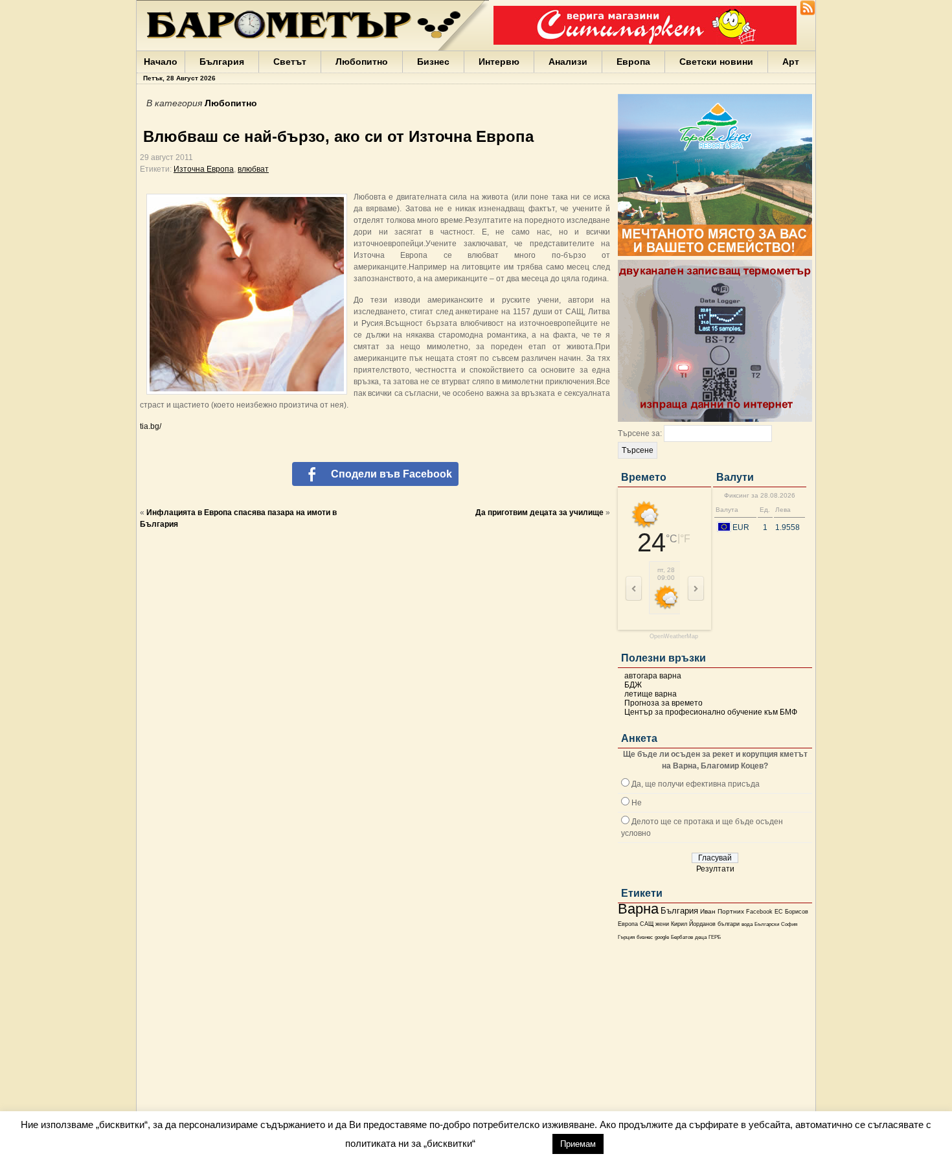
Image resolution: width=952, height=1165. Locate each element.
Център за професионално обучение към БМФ (710, 712)
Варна (638, 909)
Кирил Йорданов (693, 924)
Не (636, 802)
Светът (289, 61)
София (789, 924)
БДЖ (633, 684)
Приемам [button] (578, 1144)
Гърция (626, 937)
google (662, 937)
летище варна (650, 693)
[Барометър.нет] (807, 12)
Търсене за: (640, 433)
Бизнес (433, 61)
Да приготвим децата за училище (539, 512)
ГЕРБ (714, 937)
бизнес (645, 937)
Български (766, 924)
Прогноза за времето (663, 703)
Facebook (759, 911)
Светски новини (716, 61)
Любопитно (361, 61)
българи (729, 924)
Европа (633, 61)
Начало (160, 61)
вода (747, 924)
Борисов (796, 911)
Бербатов (682, 937)
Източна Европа (204, 169)
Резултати (715, 868)
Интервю (499, 61)
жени (662, 924)
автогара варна (652, 675)
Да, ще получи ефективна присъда (695, 784)
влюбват (253, 169)
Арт (790, 61)
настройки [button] (513, 1143)
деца (701, 937)
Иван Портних (722, 911)
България (221, 61)
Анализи (568, 61)
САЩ (646, 924)
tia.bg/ (150, 426)
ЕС (779, 911)
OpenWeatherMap (674, 637)
